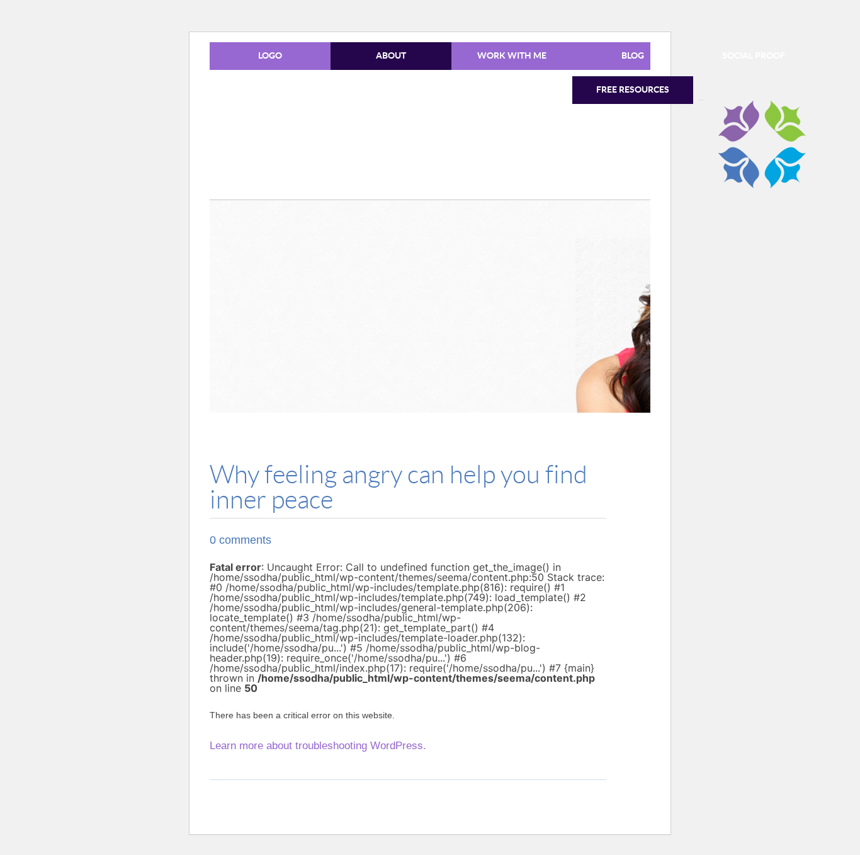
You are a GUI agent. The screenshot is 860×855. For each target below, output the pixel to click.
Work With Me (511, 55)
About (391, 55)
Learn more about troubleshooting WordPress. (318, 746)
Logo (270, 55)
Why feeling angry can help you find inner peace (398, 488)
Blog (632, 55)
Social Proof (753, 55)
